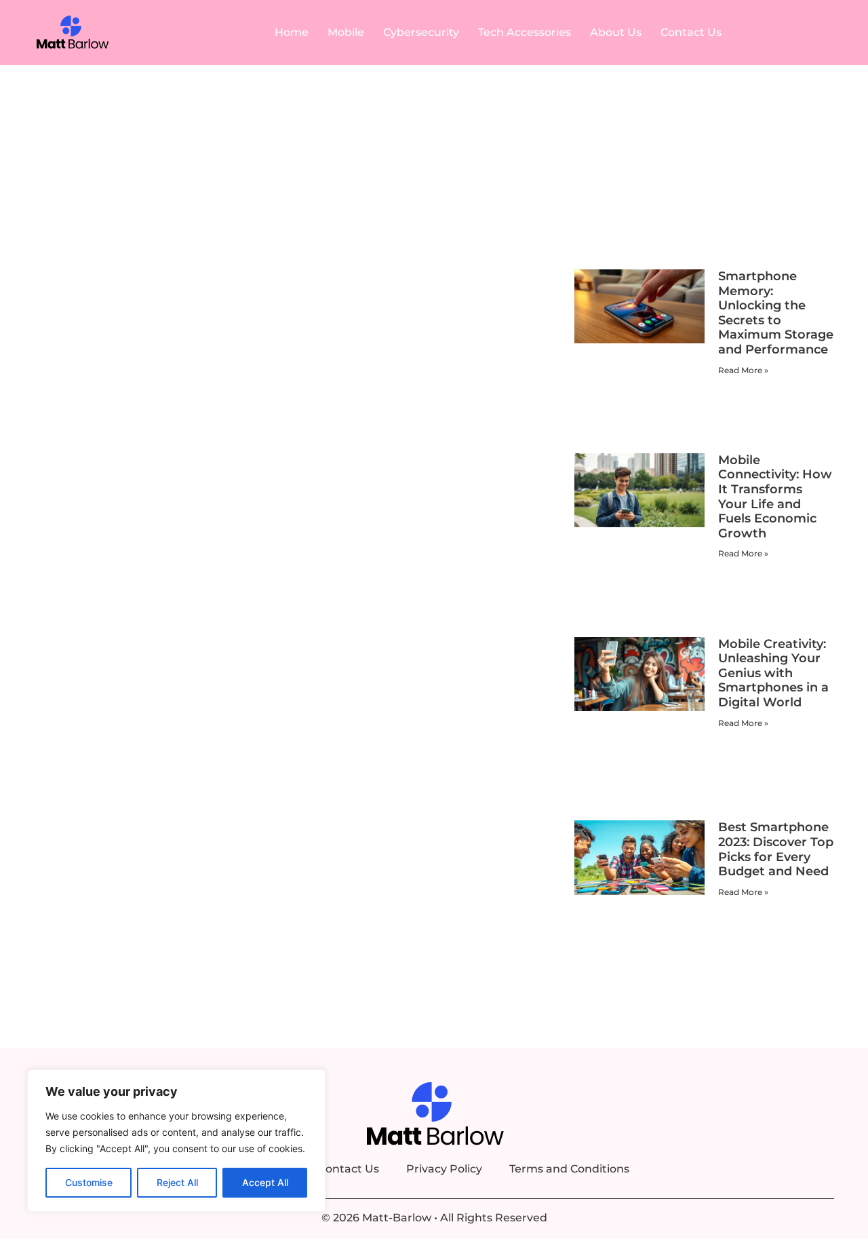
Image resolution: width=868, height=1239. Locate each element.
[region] (176, 1140)
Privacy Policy (444, 1168)
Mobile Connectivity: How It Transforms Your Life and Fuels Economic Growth (775, 497)
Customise (89, 1182)
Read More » (743, 370)
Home (292, 32)
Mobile (346, 32)
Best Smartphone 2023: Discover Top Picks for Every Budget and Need (775, 849)
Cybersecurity (421, 32)
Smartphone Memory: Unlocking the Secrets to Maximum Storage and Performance (775, 313)
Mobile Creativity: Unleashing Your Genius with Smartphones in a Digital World (773, 673)
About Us (616, 32)
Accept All (265, 1182)
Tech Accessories (524, 32)
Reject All (177, 1182)
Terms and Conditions (569, 1168)
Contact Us (691, 32)
